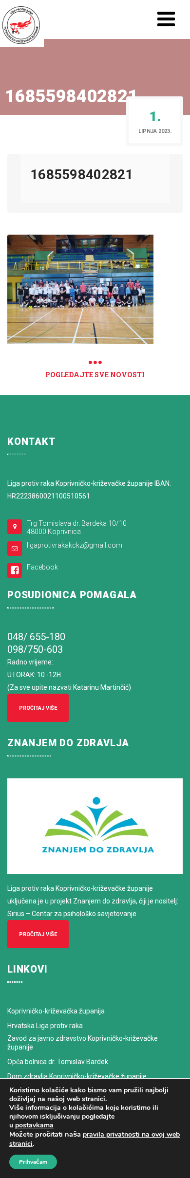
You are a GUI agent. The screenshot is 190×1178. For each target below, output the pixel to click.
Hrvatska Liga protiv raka (45, 1026)
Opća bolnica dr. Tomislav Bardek (57, 1062)
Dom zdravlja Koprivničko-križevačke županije (77, 1076)
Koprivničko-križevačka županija (56, 1011)
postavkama (34, 1125)
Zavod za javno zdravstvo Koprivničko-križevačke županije (82, 1042)
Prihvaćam (33, 1162)
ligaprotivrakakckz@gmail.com (74, 545)
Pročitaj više (38, 708)
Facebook (42, 567)
